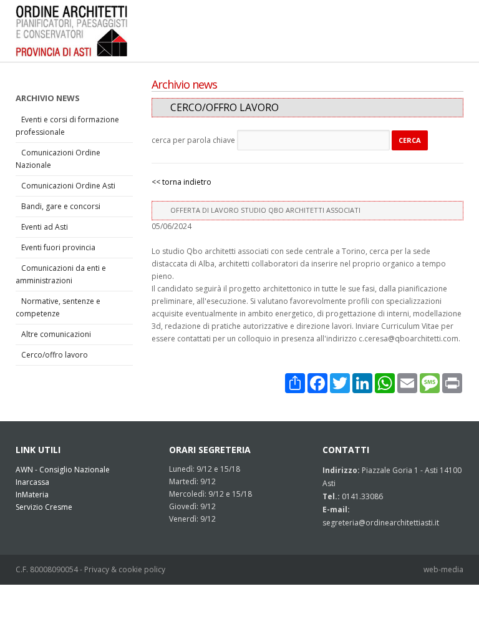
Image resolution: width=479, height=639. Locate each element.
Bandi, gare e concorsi (60, 206)
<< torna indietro (181, 182)
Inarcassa (32, 482)
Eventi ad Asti (44, 227)
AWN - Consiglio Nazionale (63, 469)
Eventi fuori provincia (58, 247)
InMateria (32, 494)
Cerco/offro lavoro (54, 354)
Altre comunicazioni (56, 334)
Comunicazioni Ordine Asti (68, 185)
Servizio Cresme (44, 507)
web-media (443, 569)
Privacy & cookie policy (124, 569)
